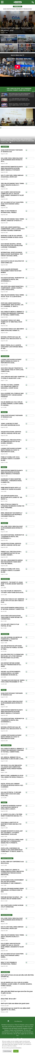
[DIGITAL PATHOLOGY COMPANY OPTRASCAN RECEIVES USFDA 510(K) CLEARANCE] (30, 786)
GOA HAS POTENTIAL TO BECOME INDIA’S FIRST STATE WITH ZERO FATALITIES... (11, 793)
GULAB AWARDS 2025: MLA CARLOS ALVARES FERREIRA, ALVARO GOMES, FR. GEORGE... (12, 403)
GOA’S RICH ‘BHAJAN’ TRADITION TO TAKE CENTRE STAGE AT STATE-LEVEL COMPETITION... (12, 369)
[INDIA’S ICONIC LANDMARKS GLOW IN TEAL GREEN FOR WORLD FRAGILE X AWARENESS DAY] (30, 778)
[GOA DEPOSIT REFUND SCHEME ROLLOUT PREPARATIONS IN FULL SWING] (30, 665)
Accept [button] (16, 1051)
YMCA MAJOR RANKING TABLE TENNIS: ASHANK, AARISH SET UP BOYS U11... (12, 219)
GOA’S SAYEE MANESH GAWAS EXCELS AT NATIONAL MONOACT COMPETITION (12, 608)
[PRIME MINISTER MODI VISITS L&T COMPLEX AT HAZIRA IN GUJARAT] (30, 490)
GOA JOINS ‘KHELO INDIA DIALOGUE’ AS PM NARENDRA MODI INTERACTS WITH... (12, 159)
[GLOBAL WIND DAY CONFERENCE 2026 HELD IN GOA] (30, 864)
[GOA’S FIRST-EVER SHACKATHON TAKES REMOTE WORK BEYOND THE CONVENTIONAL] (30, 618)
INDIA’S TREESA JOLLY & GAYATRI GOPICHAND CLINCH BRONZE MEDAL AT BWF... (12, 346)
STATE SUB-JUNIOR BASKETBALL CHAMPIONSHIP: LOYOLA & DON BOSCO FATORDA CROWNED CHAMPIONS (12, 228)
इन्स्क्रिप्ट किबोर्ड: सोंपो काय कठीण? (8, 999)
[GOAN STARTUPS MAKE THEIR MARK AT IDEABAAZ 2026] (17, 22)
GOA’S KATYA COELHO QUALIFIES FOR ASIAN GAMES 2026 (12, 261)
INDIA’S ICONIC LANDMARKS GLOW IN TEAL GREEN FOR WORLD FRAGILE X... (12, 776)
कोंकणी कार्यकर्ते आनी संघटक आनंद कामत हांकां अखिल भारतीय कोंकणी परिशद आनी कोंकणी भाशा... (17, 975)
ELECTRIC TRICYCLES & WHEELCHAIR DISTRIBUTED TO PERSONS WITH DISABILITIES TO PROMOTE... (12, 841)
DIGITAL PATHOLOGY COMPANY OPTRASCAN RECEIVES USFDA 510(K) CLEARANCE (12, 785)
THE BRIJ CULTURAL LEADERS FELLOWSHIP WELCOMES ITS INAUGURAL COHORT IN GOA (10, 386)
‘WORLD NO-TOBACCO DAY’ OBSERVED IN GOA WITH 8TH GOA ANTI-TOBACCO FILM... (12, 600)
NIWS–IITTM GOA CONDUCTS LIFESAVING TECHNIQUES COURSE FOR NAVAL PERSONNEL (12, 505)
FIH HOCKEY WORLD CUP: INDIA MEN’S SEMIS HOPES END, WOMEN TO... (12, 329)
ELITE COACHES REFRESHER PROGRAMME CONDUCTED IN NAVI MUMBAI (11, 270)
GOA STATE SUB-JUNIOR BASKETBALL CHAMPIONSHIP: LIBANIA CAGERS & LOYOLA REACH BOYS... (12, 287)
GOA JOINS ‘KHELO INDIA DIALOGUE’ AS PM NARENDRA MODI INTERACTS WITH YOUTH (8, 40)
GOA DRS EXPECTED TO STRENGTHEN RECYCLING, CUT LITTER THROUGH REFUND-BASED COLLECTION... (12, 656)
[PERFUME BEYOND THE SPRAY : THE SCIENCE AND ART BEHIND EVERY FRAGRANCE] (30, 899)
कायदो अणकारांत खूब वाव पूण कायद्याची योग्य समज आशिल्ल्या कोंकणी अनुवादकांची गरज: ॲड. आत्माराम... (15, 1009)
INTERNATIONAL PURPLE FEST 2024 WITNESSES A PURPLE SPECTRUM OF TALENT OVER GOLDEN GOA (17, 140)
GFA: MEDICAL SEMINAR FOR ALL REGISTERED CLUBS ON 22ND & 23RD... (12, 758)
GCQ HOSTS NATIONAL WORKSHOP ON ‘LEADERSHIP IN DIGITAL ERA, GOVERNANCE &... (12, 279)
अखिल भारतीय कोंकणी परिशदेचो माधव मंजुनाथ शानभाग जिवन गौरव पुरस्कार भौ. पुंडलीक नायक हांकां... (17, 992)
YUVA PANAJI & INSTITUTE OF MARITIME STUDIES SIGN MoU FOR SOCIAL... (11, 824)
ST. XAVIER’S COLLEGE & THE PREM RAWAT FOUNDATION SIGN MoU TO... (12, 815)
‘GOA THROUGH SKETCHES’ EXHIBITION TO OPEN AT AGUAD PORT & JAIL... (12, 377)
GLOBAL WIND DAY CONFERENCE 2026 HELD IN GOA (12, 862)
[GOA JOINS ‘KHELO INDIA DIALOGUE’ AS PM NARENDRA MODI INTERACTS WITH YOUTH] (30, 160)
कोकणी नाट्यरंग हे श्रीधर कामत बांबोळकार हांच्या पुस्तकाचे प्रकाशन (15, 1003)
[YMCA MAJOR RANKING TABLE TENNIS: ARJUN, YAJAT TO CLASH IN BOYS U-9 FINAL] (30, 297)
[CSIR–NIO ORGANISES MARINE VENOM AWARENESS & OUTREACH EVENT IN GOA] (30, 891)
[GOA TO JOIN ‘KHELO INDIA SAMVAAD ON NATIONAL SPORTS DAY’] (30, 178)
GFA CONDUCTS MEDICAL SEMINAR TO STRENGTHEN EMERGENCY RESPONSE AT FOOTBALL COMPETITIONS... (12, 313)
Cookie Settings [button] (7, 1051)
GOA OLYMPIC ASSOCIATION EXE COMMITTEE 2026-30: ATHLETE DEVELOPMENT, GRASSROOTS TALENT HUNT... (12, 194)
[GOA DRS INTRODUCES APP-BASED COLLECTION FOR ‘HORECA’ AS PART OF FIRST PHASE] (30, 648)
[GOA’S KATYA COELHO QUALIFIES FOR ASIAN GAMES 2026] (30, 263)
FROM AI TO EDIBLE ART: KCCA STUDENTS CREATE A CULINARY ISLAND (10, 458)
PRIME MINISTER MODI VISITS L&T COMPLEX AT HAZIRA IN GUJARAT (11, 488)
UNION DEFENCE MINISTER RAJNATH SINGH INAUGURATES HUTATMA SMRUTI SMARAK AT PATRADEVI (25, 39)
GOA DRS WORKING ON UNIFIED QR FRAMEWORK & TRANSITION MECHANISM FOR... (11, 638)
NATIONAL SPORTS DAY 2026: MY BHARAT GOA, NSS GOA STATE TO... (11, 337)
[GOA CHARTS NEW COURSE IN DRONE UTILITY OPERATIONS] (30, 907)
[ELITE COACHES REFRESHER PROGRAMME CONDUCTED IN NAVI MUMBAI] (30, 271)
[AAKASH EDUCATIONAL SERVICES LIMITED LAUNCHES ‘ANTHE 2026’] (30, 434)
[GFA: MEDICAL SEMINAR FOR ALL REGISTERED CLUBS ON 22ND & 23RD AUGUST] (30, 759)
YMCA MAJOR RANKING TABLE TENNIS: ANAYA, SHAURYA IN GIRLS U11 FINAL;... (12, 185)
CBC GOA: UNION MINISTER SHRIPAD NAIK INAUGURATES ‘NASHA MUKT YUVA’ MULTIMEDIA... (12, 561)
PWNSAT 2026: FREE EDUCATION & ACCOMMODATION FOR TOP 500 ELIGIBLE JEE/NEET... (11, 441)
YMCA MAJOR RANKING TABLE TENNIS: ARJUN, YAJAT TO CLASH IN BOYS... (12, 295)
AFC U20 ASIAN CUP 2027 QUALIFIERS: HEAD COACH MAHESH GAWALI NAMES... (12, 203)
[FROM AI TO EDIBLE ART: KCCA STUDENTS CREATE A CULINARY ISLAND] (30, 459)
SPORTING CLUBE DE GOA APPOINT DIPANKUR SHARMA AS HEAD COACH (12, 236)
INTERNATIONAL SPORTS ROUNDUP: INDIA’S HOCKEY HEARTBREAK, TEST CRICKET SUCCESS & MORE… (12, 254)
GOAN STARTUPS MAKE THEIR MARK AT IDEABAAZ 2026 (17, 29)
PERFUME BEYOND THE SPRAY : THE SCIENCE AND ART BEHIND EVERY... (11, 898)
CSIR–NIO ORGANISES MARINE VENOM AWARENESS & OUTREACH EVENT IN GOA (12, 890)
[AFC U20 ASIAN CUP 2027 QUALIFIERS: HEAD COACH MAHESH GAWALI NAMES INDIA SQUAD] (30, 204)
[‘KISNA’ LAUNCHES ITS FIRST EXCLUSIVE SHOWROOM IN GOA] (30, 426)
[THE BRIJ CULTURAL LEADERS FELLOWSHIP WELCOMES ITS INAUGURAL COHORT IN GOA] (30, 387)
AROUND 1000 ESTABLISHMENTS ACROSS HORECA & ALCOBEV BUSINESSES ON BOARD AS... (10, 673)
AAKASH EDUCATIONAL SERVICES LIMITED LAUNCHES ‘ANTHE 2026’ (11, 432)
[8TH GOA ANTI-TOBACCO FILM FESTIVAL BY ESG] (30, 627)
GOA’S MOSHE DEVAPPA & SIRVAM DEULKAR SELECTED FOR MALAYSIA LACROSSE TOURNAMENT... (12, 245)
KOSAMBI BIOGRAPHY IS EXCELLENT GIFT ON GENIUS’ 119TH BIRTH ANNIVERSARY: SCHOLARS (12, 832)
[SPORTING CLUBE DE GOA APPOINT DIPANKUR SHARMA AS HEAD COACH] (30, 238)
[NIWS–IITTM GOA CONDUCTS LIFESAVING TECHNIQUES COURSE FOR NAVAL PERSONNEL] (30, 507)
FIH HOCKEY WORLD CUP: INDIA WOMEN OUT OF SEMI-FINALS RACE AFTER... (11, 321)
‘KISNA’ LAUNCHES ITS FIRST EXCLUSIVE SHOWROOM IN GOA (10, 424)
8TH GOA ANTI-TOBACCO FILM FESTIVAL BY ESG (10, 625)
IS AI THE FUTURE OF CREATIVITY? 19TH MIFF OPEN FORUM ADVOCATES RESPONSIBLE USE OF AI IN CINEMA (17, 120)
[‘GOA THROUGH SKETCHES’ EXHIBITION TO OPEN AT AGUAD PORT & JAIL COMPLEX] (30, 379)
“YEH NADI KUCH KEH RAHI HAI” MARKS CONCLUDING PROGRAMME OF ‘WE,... (12, 681)
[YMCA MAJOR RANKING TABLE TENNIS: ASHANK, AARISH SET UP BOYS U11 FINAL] (30, 221)
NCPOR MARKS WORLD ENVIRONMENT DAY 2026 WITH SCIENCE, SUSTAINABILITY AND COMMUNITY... (12, 881)
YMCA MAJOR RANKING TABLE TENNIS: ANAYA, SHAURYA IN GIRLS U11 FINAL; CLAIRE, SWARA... (25, 49)
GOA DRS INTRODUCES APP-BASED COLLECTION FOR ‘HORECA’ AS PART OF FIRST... (12, 647)
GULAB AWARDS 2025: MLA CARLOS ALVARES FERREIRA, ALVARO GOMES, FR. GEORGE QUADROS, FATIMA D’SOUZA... (16, 984)
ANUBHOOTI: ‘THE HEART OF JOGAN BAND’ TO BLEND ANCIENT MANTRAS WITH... (12, 583)
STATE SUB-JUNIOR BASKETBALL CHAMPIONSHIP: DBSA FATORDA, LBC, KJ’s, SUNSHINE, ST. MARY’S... (12, 304)
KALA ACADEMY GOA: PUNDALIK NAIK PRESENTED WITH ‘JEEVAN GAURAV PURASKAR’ (12, 395)
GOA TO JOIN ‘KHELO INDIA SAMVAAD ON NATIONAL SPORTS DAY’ (8, 49)
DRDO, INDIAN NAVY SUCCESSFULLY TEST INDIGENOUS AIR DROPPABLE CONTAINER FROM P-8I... (11, 514)
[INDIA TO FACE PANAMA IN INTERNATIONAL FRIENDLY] (30, 213)
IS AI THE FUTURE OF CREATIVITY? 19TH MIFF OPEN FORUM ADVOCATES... (12, 591)
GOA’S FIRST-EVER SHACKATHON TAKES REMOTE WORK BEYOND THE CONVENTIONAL (11, 617)
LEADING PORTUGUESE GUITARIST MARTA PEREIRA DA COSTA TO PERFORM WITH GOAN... (11, 361)
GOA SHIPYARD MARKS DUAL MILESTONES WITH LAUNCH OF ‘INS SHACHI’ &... (11, 497)
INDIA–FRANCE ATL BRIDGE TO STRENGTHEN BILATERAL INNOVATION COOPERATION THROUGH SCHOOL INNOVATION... (12, 872)
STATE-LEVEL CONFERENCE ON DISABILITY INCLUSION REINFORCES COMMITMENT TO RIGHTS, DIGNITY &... (12, 849)
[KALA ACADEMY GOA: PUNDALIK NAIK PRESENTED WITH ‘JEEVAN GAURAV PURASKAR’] (30, 396)
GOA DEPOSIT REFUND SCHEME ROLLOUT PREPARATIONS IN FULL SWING (11, 664)
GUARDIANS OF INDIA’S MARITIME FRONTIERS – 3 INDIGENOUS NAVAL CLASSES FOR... (11, 480)
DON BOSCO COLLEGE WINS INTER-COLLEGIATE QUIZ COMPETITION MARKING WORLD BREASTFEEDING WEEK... (11, 767)
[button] (32, 2)
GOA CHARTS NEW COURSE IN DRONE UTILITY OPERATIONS (12, 906)
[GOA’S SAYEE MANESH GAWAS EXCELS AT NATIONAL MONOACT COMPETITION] (30, 610)
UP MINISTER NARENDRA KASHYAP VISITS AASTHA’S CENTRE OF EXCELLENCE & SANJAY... (11, 807)
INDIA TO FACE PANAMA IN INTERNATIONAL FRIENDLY (9, 211)
